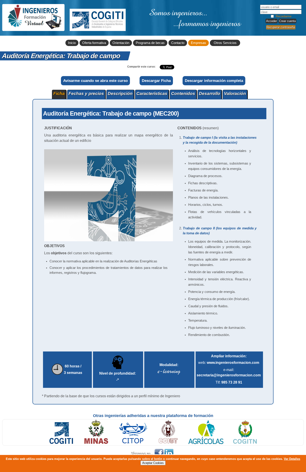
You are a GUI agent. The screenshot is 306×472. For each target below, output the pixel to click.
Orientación (120, 43)
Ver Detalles (292, 459)
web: (228, 362)
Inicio (72, 43)
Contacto (177, 43)
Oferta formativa (94, 43)
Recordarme (283, 16)
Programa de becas (150, 43)
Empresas (198, 43)
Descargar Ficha (156, 80)
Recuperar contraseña (281, 27)
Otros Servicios (225, 43)
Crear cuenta (287, 21)
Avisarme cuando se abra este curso (95, 80)
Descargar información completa (214, 80)
